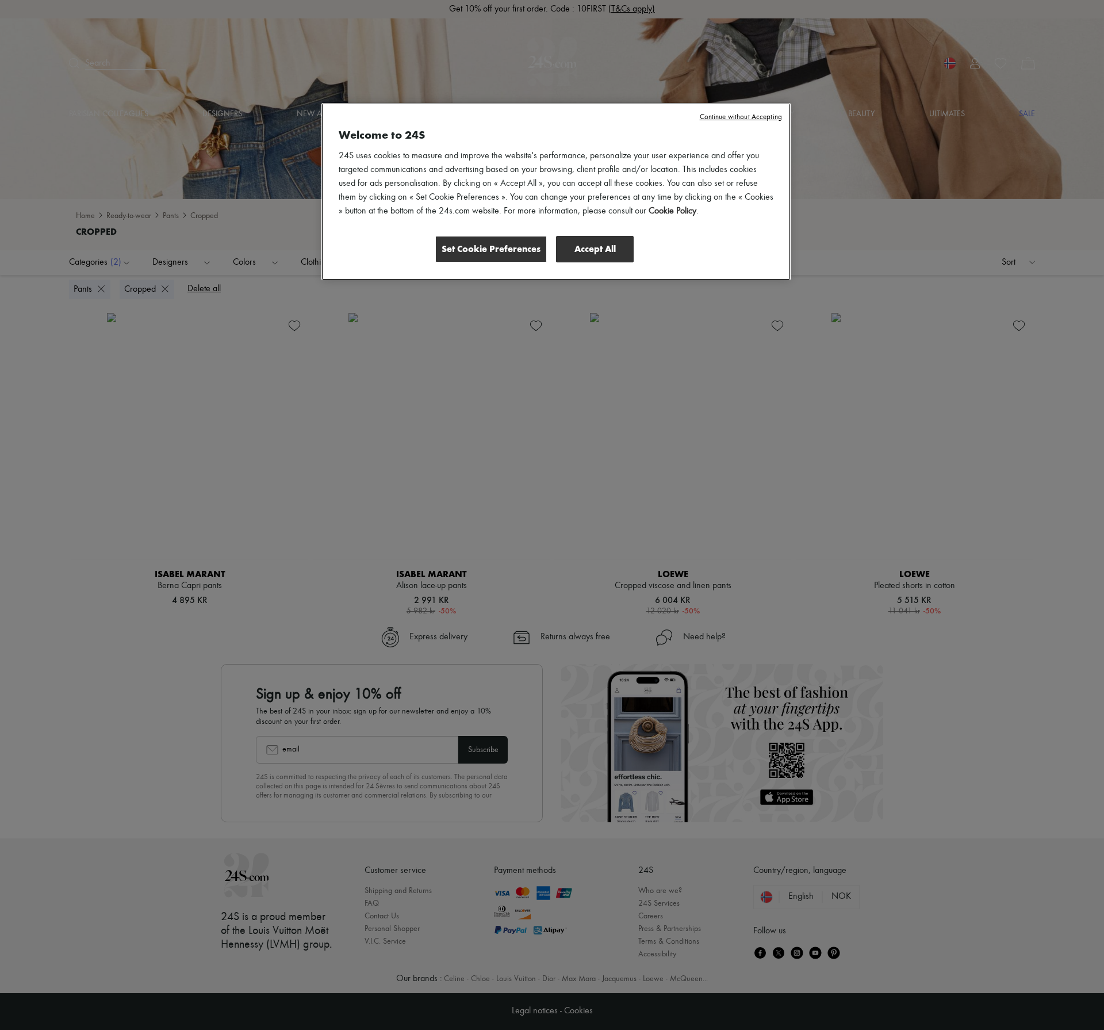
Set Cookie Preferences (491, 248)
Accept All (595, 248)
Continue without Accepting (741, 117)
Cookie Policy (672, 211)
